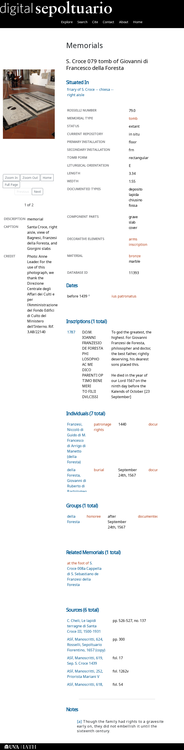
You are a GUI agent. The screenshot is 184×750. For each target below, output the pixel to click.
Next (37, 191)
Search (82, 22)
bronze (135, 255)
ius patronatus (124, 296)
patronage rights (102, 427)
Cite (95, 22)
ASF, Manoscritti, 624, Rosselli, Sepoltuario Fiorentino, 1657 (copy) (86, 644)
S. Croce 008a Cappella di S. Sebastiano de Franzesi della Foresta (84, 574)
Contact (108, 22)
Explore (67, 22)
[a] (79, 721)
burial (99, 469)
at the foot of (78, 563)
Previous (23, 191)
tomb (133, 118)
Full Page (11, 184)
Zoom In (11, 177)
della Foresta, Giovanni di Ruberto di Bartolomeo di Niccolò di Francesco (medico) (77, 491)
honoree (94, 516)
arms (133, 239)
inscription (138, 244)
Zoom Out (30, 177)
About (123, 22)
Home (137, 22)
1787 (71, 332)
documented (148, 516)
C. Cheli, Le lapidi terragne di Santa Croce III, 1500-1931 (84, 626)
